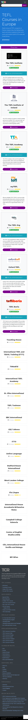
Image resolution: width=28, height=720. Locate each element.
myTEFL (14, 187)
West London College (14, 480)
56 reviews (11, 408)
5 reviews (11, 456)
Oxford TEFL (14, 267)
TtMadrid (14, 367)
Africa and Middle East (8, 659)
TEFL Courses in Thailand (8, 638)
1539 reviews (11, 147)
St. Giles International (14, 393)
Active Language (14, 454)
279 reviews (11, 342)
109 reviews (11, 309)
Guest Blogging (6, 688)
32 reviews (11, 470)
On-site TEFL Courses (8, 591)
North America (6, 654)
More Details (14, 87)
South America (6, 657)
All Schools (5, 585)
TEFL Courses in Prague (8, 635)
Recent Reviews (6, 599)
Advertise (5, 678)
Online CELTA (6, 608)
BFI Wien (14, 557)
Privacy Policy (3, 718)
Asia (4, 648)
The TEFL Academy (14, 145)
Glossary (5, 671)
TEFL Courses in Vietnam (8, 642)
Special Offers (6, 597)
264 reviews (11, 357)
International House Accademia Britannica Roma (14, 507)
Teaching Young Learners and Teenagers (12, 623)
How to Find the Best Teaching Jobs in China (13, 710)
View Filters (14, 47)
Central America (6, 655)
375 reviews (11, 65)
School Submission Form (8, 686)
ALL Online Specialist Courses (9, 625)
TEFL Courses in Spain (8, 636)
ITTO (14, 442)
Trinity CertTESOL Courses (9, 609)
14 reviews (11, 396)
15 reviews (11, 432)
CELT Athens (14, 430)
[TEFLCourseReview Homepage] (14, 570)
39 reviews (11, 383)
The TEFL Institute (14, 63)
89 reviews (11, 369)
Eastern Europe (6, 652)
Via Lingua (14, 493)
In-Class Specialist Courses (9, 617)
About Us (5, 665)
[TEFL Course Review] (3, 2)
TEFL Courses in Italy (7, 633)
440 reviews (11, 189)
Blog (4, 667)
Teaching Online (6, 621)
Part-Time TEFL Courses (8, 604)
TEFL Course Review (9, 717)
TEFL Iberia (14, 307)
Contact (4, 669)
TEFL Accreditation (7, 676)
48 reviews (11, 110)
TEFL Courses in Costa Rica (9, 631)
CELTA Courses (6, 606)
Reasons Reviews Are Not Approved (11, 674)
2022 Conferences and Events (9, 696)
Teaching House (14, 340)
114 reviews (11, 444)
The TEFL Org (14, 225)
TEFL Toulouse (14, 405)
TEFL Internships (6, 611)
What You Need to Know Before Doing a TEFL (13, 701)
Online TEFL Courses (7, 589)
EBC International (14, 417)
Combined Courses (7, 587)
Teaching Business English (9, 619)
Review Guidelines (7, 673)
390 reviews (11, 227)
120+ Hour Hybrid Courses (9, 602)
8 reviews (11, 495)
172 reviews (11, 269)
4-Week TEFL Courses (8, 600)
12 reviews (11, 420)
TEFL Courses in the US (8, 640)
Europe (4, 650)
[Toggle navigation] (25, 2)
